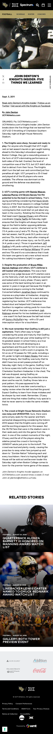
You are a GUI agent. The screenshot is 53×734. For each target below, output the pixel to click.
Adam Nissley (31, 356)
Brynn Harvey (30, 194)
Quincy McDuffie (14, 319)
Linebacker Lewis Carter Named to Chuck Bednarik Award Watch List (26, 591)
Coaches (42, 14)
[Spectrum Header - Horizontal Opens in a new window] (27, 5)
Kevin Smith (42, 201)
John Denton (11, 112)
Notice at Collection (10, 714)
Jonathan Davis (28, 292)
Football (7, 535)
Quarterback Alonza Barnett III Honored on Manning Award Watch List (23, 543)
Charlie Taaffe (21, 219)
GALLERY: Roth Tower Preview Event (21, 641)
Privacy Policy (7, 704)
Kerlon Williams (32, 249)
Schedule (20, 14)
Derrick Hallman (10, 268)
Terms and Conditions (10, 709)
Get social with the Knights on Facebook (30, 106)
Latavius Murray (10, 194)
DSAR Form (25, 709)
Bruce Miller (37, 265)
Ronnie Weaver (37, 192)
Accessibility (25, 714)
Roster (31, 14)
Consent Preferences (24, 704)
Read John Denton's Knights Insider (19, 103)
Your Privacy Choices (41, 709)
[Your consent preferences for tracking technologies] (4, 729)
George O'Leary (26, 216)
